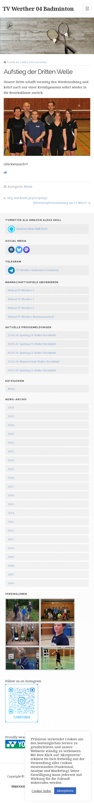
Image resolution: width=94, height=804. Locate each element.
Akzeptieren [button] (65, 791)
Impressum (19, 786)
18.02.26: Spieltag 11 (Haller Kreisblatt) (32, 370)
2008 (11, 565)
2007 (11, 574)
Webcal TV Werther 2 (21, 299)
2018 (11, 477)
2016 (11, 495)
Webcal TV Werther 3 (21, 307)
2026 (11, 407)
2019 (11, 469)
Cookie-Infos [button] (41, 791)
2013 (11, 521)
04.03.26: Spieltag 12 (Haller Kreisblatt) (32, 352)
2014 (11, 513)
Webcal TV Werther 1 (21, 290)
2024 (11, 425)
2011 (11, 539)
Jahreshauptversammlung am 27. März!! (60, 203)
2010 (11, 548)
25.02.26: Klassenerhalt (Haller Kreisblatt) (33, 361)
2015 (11, 504)
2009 (11, 556)
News (28, 186)
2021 (11, 451)
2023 (11, 433)
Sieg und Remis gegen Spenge (27, 198)
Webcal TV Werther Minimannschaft (31, 316)
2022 (11, 442)
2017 (11, 486)
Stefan (43, 62)
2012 (11, 530)
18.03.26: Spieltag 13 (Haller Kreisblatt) (32, 344)
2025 (11, 416)
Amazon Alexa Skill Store (32, 228)
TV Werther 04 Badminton (38, 9)
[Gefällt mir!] (5, 172)
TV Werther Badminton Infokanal (37, 270)
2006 (11, 583)
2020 (11, 460)
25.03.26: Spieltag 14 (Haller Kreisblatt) (32, 335)
